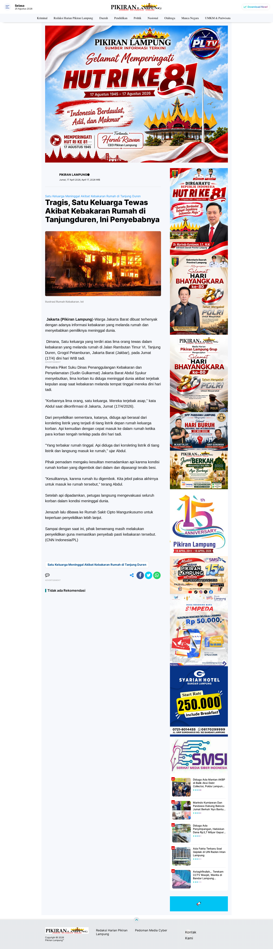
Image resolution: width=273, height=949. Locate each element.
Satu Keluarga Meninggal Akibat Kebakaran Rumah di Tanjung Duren (93, 196)
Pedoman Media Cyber (151, 930)
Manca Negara (190, 18)
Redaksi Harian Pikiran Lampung (73, 18)
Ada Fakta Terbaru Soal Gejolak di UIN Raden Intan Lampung (209, 852)
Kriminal (42, 18)
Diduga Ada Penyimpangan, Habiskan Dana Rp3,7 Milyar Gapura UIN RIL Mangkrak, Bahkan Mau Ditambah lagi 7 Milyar (209, 829)
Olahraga (169, 18)
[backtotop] (136, 920)
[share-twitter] (148, 575)
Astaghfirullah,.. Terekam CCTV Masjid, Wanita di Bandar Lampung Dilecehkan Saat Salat (208, 875)
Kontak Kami (188, 932)
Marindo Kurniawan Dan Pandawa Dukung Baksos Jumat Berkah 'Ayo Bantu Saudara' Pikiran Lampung (209, 806)
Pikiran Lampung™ (54, 940)
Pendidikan (120, 18)
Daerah (103, 18)
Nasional (153, 18)
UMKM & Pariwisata (217, 18)
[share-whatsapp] (157, 575)
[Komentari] (47, 575)
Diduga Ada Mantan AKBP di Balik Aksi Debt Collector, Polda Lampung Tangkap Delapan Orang (209, 783)
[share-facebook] (140, 575)
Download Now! (258, 6)
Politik (137, 18)
